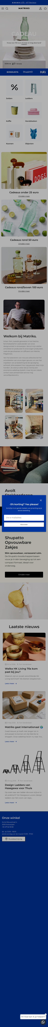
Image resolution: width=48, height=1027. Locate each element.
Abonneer (24, 524)
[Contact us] (43, 1022)
